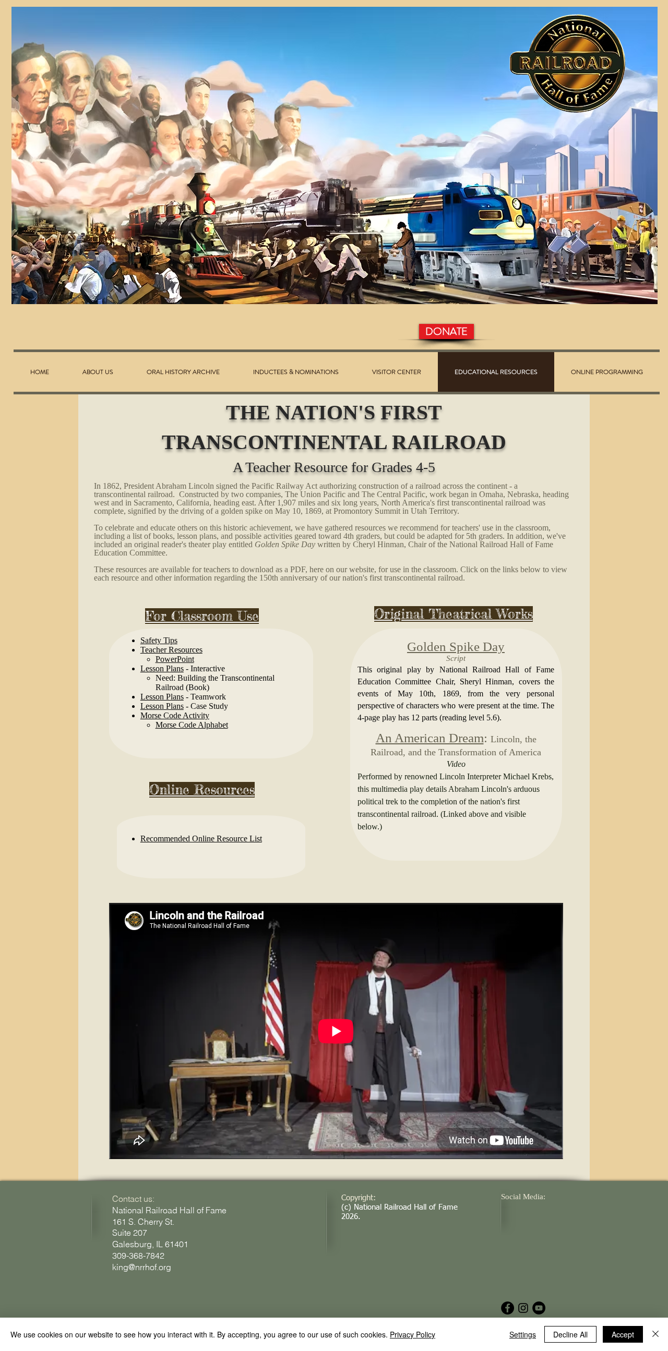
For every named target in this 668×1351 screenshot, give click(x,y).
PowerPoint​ (175, 659)
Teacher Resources (171, 649)
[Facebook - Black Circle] (507, 1307)
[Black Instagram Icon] (523, 1307)
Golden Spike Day (456, 647)
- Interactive (204, 668)
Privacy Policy (412, 1334)
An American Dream (430, 738)
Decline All (570, 1334)
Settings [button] (522, 1334)
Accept (623, 1334)
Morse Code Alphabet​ (192, 724)
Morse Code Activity (174, 715)
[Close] (655, 1334)
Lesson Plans (162, 668)
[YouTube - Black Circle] (538, 1307)
